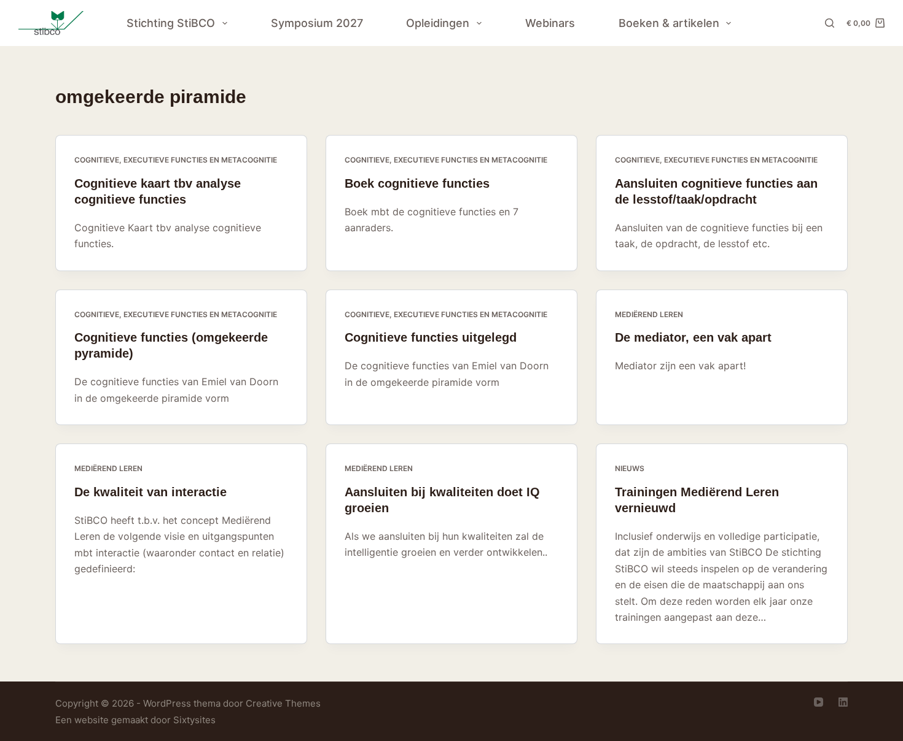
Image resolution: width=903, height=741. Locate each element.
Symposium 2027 (317, 23)
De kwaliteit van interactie (150, 492)
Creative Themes (283, 703)
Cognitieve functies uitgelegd (431, 337)
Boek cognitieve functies (417, 183)
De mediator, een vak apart (693, 337)
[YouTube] (818, 702)
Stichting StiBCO (171, 23)
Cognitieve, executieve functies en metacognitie (175, 159)
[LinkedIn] (843, 702)
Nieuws (629, 468)
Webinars (550, 23)
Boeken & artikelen (669, 23)
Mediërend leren (649, 314)
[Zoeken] (829, 23)
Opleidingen (437, 23)
